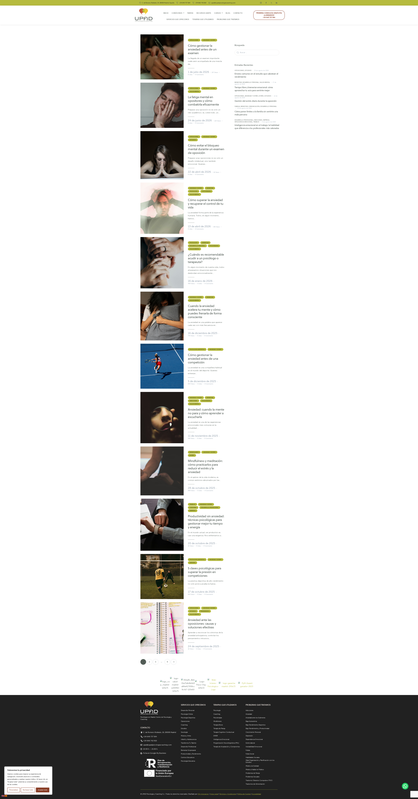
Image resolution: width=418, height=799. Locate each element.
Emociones (193, 401)
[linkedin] (277, 3)
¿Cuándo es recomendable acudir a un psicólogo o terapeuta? (206, 258)
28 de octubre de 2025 (201, 488)
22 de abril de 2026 (199, 171)
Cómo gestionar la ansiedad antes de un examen (202, 49)
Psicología (193, 191)
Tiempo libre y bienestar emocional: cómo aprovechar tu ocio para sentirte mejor (254, 89)
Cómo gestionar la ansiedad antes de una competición (203, 358)
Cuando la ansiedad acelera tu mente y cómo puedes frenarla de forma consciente (205, 311)
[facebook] (266, 3)
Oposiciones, (240, 70)
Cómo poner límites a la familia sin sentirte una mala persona (256, 113)
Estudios (193, 140)
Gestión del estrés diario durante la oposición (256, 100)
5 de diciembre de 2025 (202, 381)
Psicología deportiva (197, 349)
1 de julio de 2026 (198, 72)
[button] (405, 786)
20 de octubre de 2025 (201, 543)
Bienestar (210, 188)
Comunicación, (254, 106)
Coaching (193, 507)
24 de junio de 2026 (200, 120)
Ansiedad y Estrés (209, 40)
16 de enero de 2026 (200, 280)
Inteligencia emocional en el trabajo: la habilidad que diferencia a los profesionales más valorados (257, 127)
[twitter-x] (271, 3)
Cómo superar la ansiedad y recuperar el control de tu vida (205, 203)
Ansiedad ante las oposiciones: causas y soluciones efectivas (202, 623)
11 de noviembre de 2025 (203, 435)
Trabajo (192, 504)
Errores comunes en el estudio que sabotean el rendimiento (256, 75)
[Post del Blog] (162, 56)
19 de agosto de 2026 (261, 70)
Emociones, (258, 120)
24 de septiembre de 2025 (203, 646)
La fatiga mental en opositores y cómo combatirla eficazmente (203, 100)
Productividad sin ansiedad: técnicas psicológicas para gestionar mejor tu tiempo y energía (206, 521)
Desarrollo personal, (251, 82)
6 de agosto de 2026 (269, 122)
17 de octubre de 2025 (201, 591)
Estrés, (261, 96)
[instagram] (261, 3)
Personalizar (13, 790)
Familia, (238, 106)
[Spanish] (5, 796)
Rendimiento (205, 611)
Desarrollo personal (197, 246)
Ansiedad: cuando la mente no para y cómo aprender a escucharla (206, 413)
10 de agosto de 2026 (244, 108)
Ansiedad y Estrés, (252, 96)
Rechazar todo (28, 790)
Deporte (192, 563)
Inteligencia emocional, (244, 122)
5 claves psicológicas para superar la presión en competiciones (204, 571)
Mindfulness (194, 452)
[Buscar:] (257, 52)
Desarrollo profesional (209, 507)
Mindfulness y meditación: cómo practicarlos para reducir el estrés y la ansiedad (205, 466)
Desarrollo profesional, (244, 120)
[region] (28, 781)
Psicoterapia (206, 191)
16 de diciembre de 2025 (202, 333)
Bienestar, (239, 82)
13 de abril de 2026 (199, 226)
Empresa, (266, 120)
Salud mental (194, 91)
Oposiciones (194, 40)
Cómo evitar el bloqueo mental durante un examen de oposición (206, 149)
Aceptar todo (42, 790)
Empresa (193, 511)
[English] (3, 796)
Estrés (192, 455)
